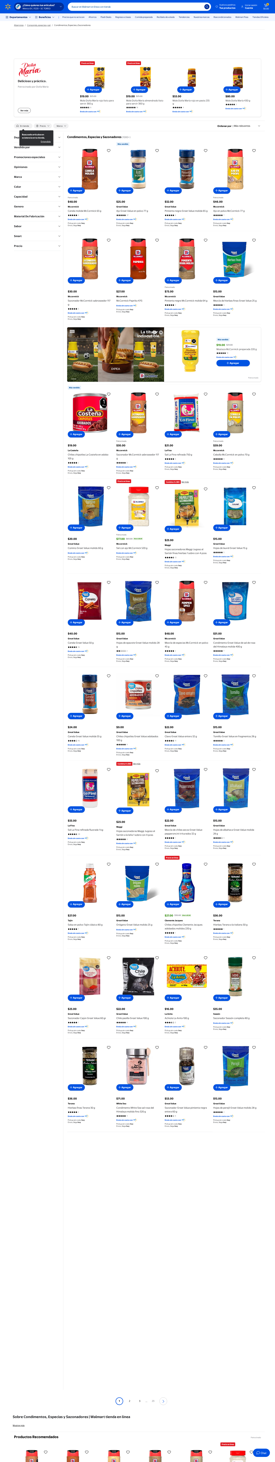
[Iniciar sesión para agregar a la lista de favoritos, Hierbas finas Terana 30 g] (108, 1047)
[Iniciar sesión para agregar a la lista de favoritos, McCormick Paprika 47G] (157, 240)
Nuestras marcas (201, 17)
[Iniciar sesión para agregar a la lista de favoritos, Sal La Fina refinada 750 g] (205, 394)
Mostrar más (19, 1425)
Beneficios (45, 17)
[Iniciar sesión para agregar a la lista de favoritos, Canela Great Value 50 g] (108, 582)
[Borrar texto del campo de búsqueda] (199, 7)
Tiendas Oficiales (260, 17)
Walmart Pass (241, 17)
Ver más (24, 110)
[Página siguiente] (163, 1401)
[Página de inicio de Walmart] (8, 7)
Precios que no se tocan (73, 17)
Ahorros (92, 17)
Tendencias (184, 17)
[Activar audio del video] (161, 332)
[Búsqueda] (206, 6)
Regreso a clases (123, 17)
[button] (226, 7)
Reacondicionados (222, 17)
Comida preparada (144, 17)
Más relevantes (242, 125)
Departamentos (18, 17)
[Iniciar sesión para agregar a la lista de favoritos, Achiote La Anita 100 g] (205, 957)
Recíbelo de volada (166, 17)
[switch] (23, 125)
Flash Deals (106, 17)
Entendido (46, 141)
